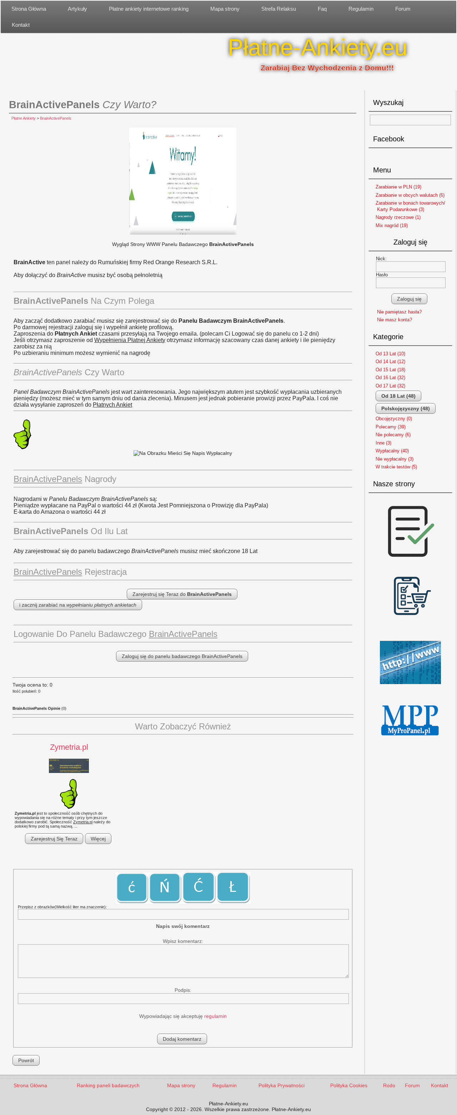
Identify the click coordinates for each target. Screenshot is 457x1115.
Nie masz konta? (394, 319)
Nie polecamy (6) (393, 434)
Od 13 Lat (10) (390, 353)
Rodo (389, 1085)
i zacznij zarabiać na (77, 605)
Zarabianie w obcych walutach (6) (410, 195)
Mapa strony (225, 9)
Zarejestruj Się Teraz (54, 839)
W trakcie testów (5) (396, 466)
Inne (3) (383, 443)
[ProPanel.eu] (410, 686)
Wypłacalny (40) (392, 450)
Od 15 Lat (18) (390, 369)
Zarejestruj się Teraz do (182, 594)
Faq (322, 9)
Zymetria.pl (69, 747)
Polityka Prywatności (281, 1085)
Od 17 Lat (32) (390, 385)
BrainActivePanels (55, 118)
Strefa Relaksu (278, 9)
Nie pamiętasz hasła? (399, 312)
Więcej (98, 839)
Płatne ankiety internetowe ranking (149, 9)
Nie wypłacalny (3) (394, 459)
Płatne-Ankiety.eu (317, 47)
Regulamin (360, 9)
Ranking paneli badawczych (108, 1085)
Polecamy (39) (391, 427)
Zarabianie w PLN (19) (398, 187)
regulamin (215, 1016)
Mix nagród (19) (392, 225)
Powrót (26, 1060)
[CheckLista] (410, 563)
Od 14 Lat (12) (390, 361)
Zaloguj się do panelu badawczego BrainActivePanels (182, 656)
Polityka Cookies (348, 1085)
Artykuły (77, 9)
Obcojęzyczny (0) (394, 418)
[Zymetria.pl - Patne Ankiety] (69, 766)
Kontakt (21, 25)
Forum (403, 9)
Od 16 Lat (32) (390, 377)
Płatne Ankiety (23, 118)
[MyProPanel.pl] (410, 741)
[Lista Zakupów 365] (410, 634)
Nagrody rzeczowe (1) (398, 217)
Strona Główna (28, 9)
